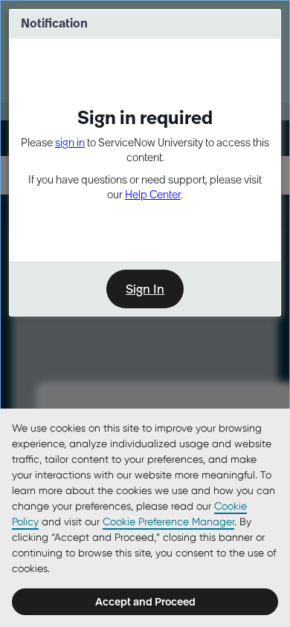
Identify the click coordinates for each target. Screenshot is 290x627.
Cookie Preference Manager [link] (168, 521)
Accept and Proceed (145, 601)
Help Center (153, 194)
